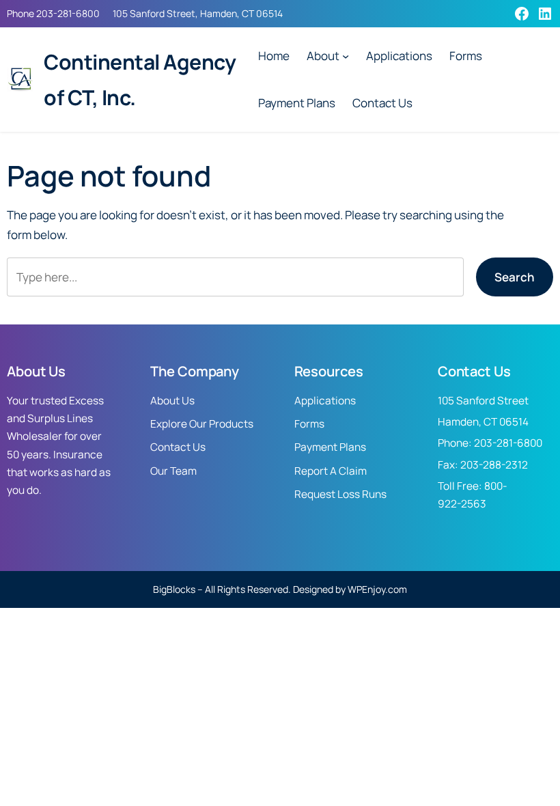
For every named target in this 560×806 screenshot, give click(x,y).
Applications (325, 400)
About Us (172, 400)
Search (514, 277)
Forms (309, 424)
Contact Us (178, 447)
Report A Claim (330, 471)
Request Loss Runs (340, 494)
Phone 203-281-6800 (53, 13)
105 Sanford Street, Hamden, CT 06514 (198, 13)
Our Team (173, 471)
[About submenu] (345, 56)
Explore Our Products (201, 424)
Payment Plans (330, 447)
